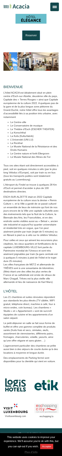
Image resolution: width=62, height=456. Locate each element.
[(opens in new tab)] (15, 384)
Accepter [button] (46, 446)
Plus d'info (31, 452)
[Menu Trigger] (54, 7)
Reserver (31, 35)
